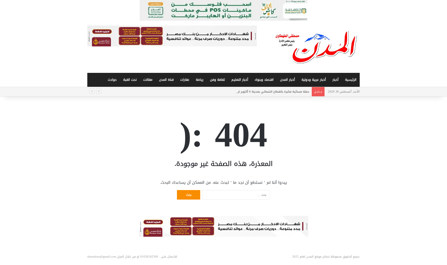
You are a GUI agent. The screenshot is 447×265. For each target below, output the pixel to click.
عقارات (184, 80)
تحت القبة (130, 80)
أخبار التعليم (239, 80)
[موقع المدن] (317, 47)
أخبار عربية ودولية (313, 80)
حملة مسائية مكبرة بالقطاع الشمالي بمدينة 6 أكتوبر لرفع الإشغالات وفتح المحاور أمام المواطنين (246, 91)
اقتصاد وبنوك (264, 80)
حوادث (112, 80)
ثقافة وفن (217, 80)
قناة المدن (166, 80)
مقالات (147, 80)
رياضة (199, 80)
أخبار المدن (287, 80)
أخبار (335, 80)
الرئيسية (350, 80)
